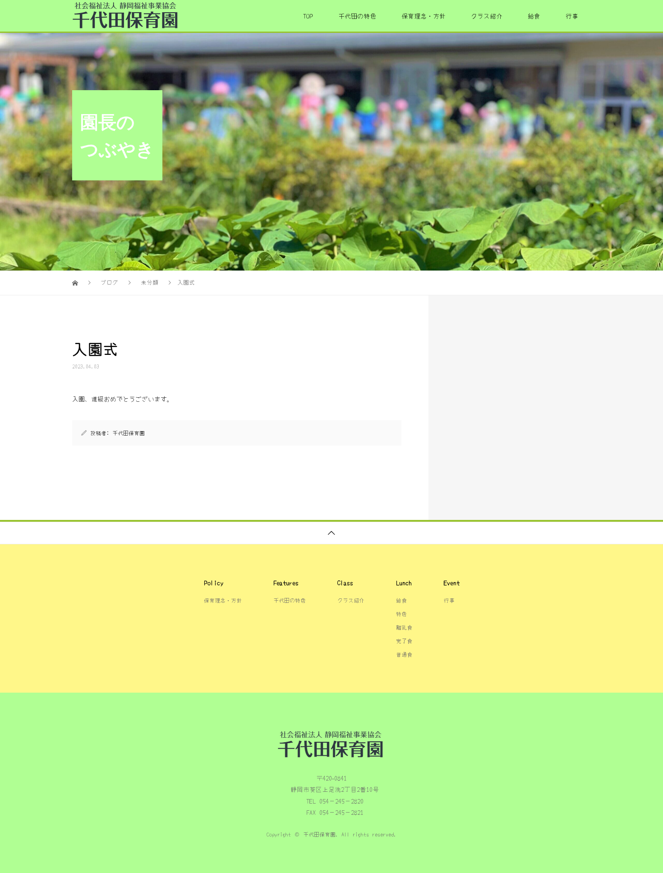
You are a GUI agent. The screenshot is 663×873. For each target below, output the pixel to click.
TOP (308, 15)
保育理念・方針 (423, 15)
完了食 (404, 640)
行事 (572, 15)
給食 (534, 15)
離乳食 (404, 627)
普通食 (404, 654)
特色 (401, 613)
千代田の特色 (357, 15)
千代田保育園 (128, 432)
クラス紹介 (486, 15)
